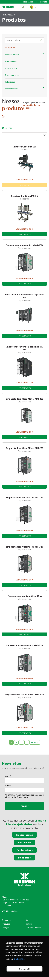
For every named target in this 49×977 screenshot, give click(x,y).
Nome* (8, 776)
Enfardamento (11, 61)
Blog (27, 920)
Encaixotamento (12, 75)
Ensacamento (11, 68)
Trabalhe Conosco (33, 927)
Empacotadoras (24, 834)
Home (4, 15)
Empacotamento (12, 54)
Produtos (6, 924)
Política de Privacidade (17, 797)
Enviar (24, 806)
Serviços (5, 927)
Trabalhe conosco (30, 2)
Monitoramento (12, 88)
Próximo (34, 742)
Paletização (10, 82)
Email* (8, 785)
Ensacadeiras (24, 842)
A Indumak (6, 920)
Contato (43, 2)
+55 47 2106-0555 (10, 911)
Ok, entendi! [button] (24, 969)
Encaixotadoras (24, 850)
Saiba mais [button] (19, 959)
